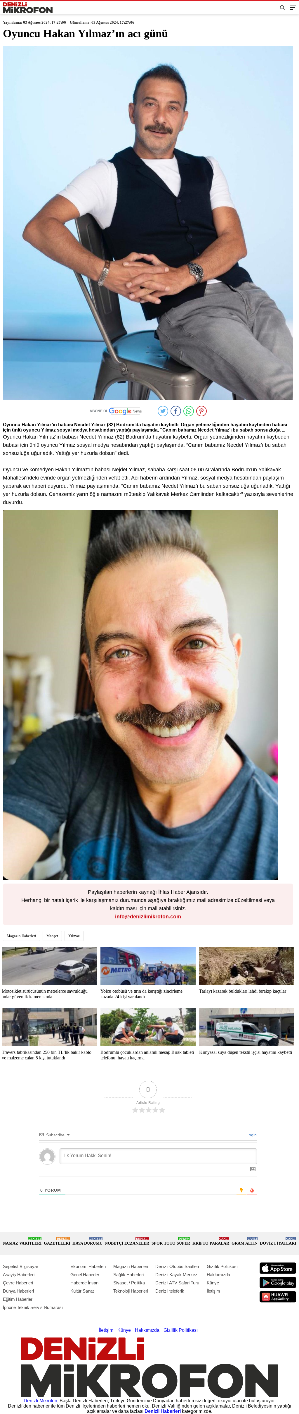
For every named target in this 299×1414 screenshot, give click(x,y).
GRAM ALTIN (245, 1241)
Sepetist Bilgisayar (20, 1266)
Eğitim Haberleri (18, 1299)
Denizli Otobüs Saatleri (177, 1266)
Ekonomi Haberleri (88, 1266)
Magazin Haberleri (21, 936)
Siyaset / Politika (129, 1282)
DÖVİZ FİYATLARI (278, 1241)
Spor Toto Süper (171, 1241)
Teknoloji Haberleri (130, 1290)
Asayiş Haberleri (18, 1274)
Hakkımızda (218, 1274)
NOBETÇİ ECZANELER (127, 1241)
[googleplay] (278, 1282)
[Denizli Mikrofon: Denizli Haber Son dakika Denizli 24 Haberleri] (28, 7)
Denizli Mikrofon (40, 1400)
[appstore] (278, 1268)
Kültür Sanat (82, 1290)
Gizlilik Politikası (222, 1266)
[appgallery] (278, 1297)
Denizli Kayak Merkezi (176, 1274)
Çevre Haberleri (18, 1282)
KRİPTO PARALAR (210, 1241)
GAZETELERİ (57, 1241)
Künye (213, 1282)
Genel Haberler (84, 1274)
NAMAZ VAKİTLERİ (22, 1241)
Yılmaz (74, 936)
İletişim (213, 1290)
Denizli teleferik (169, 1290)
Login (251, 1135)
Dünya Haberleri (18, 1290)
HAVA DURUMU (87, 1241)
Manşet (52, 936)
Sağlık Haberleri (128, 1274)
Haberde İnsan (84, 1282)
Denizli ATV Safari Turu (177, 1282)
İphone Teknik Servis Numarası (33, 1307)
